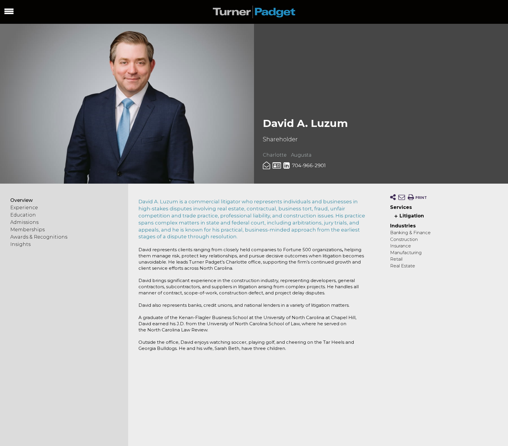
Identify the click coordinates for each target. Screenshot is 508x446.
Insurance (400, 246)
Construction (404, 239)
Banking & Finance (410, 232)
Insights (20, 244)
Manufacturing (406, 252)
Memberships (27, 229)
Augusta (301, 155)
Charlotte (275, 155)
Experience (24, 207)
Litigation (412, 216)
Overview (21, 200)
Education (23, 215)
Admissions (24, 222)
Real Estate (402, 266)
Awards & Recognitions (38, 237)
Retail (396, 259)
